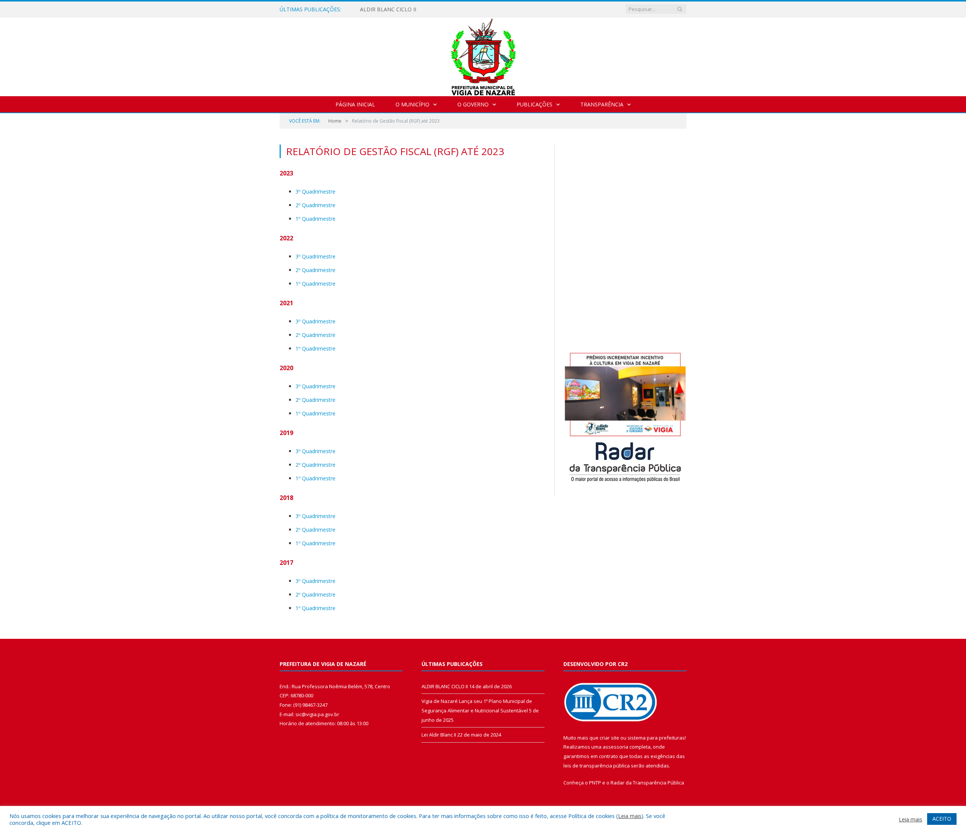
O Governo (473, 104)
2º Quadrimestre (315, 205)
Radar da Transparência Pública (647, 782)
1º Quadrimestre (315, 218)
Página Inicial (355, 104)
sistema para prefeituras (656, 737)
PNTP (595, 782)
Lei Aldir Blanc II (438, 734)
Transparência (601, 104)
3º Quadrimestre (315, 191)
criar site (609, 737)
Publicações (534, 104)
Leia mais (629, 816)
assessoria (615, 746)
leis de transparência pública (596, 765)
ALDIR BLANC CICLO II (388, 9)
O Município (412, 104)
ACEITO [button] (941, 818)
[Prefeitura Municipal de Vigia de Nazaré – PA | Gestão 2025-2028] (483, 55)
